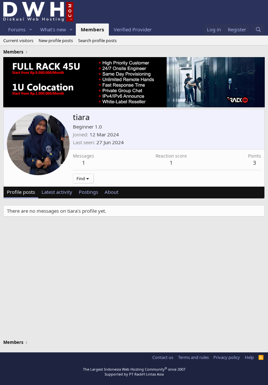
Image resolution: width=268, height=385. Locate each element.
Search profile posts (97, 40)
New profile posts (56, 40)
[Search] (258, 29)
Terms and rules (193, 357)
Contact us (162, 357)
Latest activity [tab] (57, 192)
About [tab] (111, 192)
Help (249, 357)
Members (92, 29)
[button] (30, 29)
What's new (53, 29)
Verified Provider (133, 29)
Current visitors (18, 40)
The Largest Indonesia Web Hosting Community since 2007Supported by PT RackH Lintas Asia (134, 372)
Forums (16, 29)
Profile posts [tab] (21, 192)
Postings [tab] (88, 192)
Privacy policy (226, 357)
